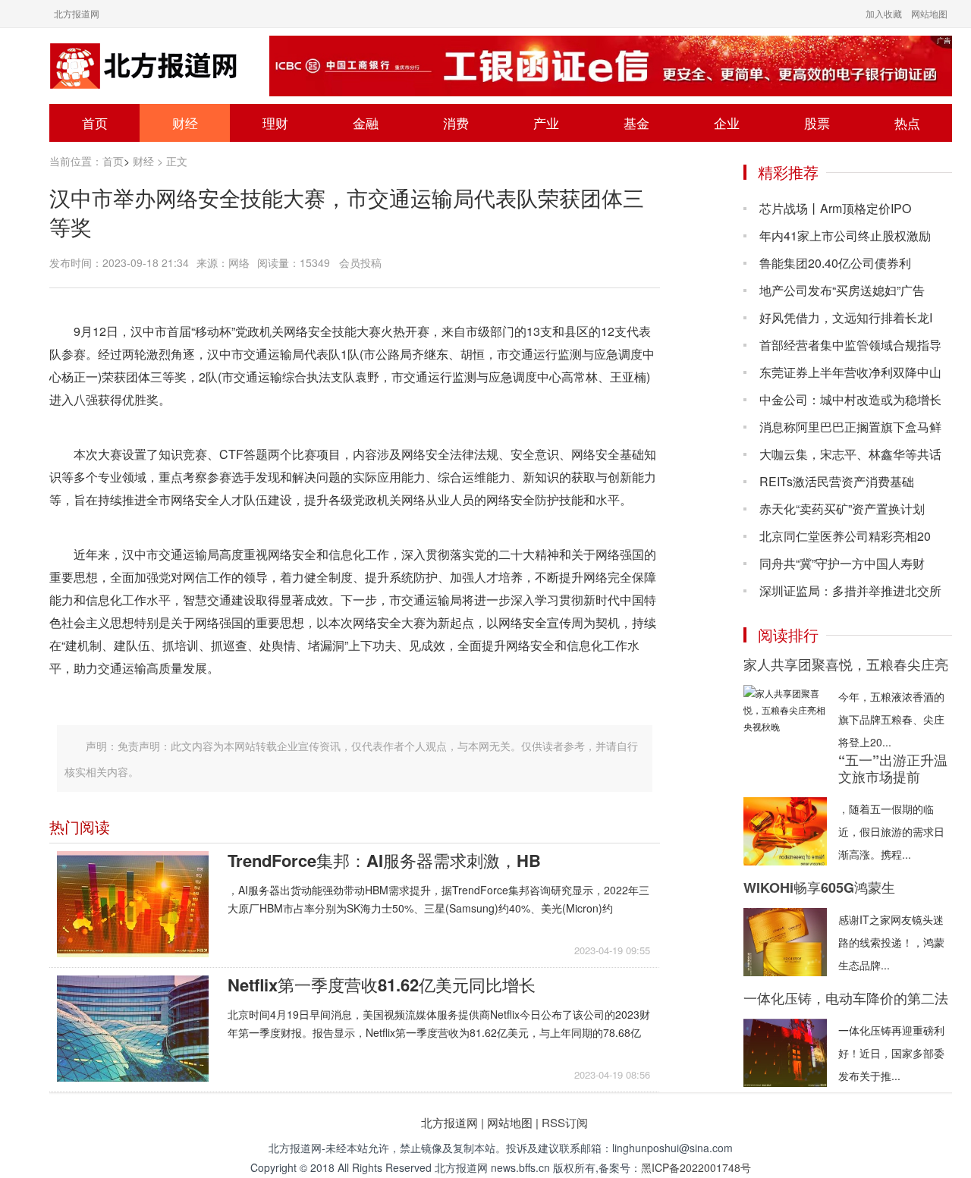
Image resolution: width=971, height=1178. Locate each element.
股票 (817, 123)
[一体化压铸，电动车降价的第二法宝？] (785, 1053)
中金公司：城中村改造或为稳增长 (850, 399)
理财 (275, 123)
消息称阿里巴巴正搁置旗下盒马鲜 (850, 426)
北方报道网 (76, 13)
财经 (185, 123)
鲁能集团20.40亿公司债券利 (835, 263)
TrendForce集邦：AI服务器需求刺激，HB (384, 860)
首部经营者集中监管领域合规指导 (850, 344)
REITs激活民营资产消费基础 (836, 481)
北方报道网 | (452, 1122)
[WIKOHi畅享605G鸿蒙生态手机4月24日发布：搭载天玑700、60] (785, 942)
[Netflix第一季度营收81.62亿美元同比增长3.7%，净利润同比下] (133, 1028)
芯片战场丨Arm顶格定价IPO (835, 208)
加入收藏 (884, 13)
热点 (907, 123)
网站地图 (929, 13)
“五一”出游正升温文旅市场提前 (892, 768)
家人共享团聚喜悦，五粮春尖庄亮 (845, 664)
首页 (95, 123)
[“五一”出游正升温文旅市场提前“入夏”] (785, 831)
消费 (456, 123)
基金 (636, 123)
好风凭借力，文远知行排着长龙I (845, 317)
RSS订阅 (565, 1122)
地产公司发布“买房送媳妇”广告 (842, 290)
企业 (727, 123)
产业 (546, 123)
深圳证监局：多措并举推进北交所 (850, 590)
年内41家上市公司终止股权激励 (845, 235)
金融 (366, 123)
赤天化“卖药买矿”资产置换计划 (842, 508)
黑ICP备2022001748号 (696, 1167)
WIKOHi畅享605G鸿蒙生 (819, 887)
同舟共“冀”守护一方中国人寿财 (842, 563)
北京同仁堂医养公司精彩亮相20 (845, 536)
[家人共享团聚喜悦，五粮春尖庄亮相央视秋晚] (785, 719)
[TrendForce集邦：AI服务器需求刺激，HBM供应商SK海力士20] (133, 904)
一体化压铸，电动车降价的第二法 (845, 998)
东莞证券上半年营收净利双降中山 (850, 372)
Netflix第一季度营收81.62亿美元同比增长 (382, 984)
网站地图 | (513, 1122)
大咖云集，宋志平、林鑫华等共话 (850, 454)
